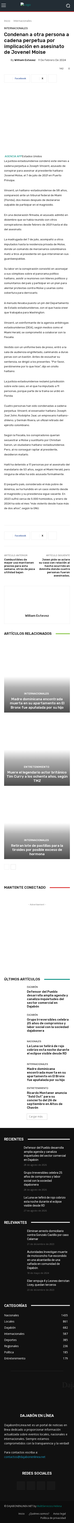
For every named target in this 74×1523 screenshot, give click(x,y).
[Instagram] (31, 1486)
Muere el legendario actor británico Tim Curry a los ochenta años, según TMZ (37, 776)
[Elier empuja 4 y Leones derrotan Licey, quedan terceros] (14, 1286)
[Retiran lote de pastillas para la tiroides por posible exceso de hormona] (37, 823)
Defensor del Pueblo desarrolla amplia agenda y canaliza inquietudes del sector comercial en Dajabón (47, 999)
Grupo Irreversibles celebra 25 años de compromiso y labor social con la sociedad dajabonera (48, 1025)
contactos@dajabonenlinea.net (24, 1457)
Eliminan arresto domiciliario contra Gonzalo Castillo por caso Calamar (48, 1235)
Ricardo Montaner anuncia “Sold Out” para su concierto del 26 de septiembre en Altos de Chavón (47, 1100)
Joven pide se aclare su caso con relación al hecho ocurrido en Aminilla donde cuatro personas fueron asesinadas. (54, 567)
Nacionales (34, 1041)
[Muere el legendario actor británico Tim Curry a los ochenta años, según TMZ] (37, 750)
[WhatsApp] (51, 1486)
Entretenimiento (36, 767)
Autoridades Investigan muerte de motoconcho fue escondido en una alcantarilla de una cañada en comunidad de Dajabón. (47, 1260)
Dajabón (32, 987)
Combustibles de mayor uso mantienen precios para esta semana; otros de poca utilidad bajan (19, 566)
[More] (52, 78)
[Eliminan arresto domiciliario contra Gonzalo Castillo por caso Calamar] (14, 1236)
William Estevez (25, 60)
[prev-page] (6, 867)
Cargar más (36, 1116)
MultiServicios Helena (49, 1506)
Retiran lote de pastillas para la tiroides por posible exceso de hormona (37, 849)
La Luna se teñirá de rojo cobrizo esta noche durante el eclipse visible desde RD (48, 1049)
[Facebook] (21, 1486)
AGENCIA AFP (13, 156)
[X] (41, 1486)
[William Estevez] (7, 60)
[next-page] (13, 867)
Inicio (7, 21)
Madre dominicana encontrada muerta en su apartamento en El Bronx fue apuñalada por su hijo (37, 703)
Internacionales (22, 21)
